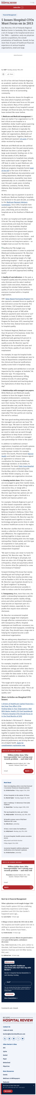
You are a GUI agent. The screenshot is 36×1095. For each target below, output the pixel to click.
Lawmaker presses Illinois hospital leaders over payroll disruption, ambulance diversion (17, 940)
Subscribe (16, 7)
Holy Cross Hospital (26, 466)
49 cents (23, 139)
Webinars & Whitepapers (11, 1078)
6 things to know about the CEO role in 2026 (17, 922)
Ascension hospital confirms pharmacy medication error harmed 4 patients (16, 849)
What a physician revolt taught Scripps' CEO (17, 903)
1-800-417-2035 (8, 1030)
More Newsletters (10, 998)
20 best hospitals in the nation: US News (16, 795)
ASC (4, 1048)
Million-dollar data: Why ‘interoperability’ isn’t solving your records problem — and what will (18, 757)
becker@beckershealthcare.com (14, 1034)
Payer (5, 1059)
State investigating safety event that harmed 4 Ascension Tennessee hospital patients (18, 787)
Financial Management (9, 15)
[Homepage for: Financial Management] (9, 2)
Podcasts (6, 1082)
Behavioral (6, 1062)
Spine (5, 1051)
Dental (5, 1055)
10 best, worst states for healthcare (15, 829)
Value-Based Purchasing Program (17, 299)
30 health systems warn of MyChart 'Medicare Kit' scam (15, 820)
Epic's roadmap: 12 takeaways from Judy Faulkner (17, 803)
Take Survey (7, 1091)
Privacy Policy (7, 990)
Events (5, 1075)
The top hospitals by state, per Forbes (16, 812)
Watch (27, 771)
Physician (6, 1066)
